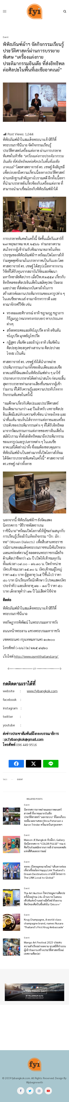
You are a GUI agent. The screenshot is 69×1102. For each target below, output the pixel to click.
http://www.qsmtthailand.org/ (36, 656)
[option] (34, 992)
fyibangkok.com (21, 1078)
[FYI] (34, 11)
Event (6, 37)
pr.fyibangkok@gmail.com (24, 739)
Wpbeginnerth (34, 1082)
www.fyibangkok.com (42, 691)
